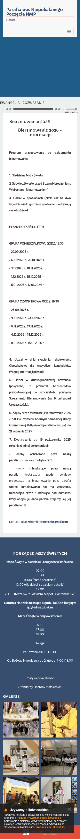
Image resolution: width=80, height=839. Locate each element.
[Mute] (63, 109)
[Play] (2, 109)
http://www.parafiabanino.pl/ (46, 425)
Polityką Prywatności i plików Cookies (39, 817)
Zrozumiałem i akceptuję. (50, 827)
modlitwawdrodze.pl (71, 112)
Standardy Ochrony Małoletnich (40, 687)
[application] (39, 109)
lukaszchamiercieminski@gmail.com (44, 522)
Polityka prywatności (40, 678)
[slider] (72, 108)
